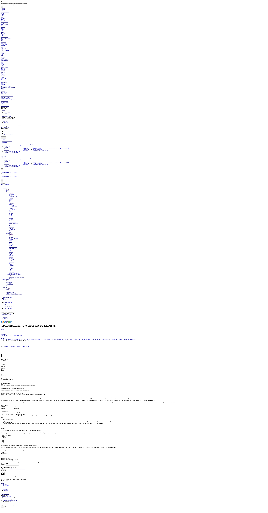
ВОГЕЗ (113, 339)
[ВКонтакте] (1, 322)
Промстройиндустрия (104, 339)
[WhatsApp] (4, 133)
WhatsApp (5, 122)
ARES (75, 339)
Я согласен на (13, 468)
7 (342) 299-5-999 (5, 106)
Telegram (5, 121)
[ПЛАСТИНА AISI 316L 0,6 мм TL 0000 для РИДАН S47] (15, 346)
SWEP (68, 339)
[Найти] (2, 7)
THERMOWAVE (53, 339)
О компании (9, 282)
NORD (29, 339)
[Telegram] (11, 322)
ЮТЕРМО (134, 339)
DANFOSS (88, 339)
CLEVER (79, 339)
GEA (22, 339)
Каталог (8, 190)
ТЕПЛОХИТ (123, 339)
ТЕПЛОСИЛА (95, 339)
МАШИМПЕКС (40, 339)
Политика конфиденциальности (9, 500)
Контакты (3, 486)
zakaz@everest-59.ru (6, 116)
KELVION (33, 339)
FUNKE (11, 339)
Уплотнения (12, 235)
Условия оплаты (4, 484)
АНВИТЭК (117, 339)
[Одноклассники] (3, 322)
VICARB (46, 339)
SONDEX (15, 339)
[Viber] (7, 322)
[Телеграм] (4, 131)
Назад (9, 189)
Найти (2, 507)
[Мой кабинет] (1, 171)
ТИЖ (138, 339)
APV (58, 339)
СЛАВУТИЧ (129, 339)
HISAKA (61, 339)
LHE (110, 339)
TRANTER (25, 339)
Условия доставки (5, 485)
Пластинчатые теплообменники (16, 277)
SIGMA (72, 339)
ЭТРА (19, 339)
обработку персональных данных (17, 468)
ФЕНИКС (83, 339)
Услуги (7, 289)
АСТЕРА (65, 339)
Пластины (11, 194)
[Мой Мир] (5, 322)
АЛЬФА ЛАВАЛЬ (5, 339)
